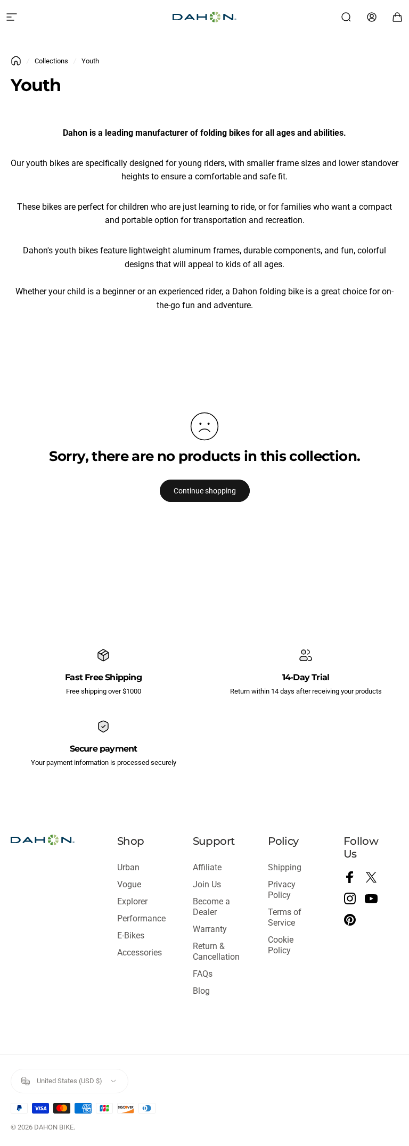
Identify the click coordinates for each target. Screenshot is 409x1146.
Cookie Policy (280, 945)
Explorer (132, 901)
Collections (51, 61)
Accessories (139, 952)
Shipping (284, 867)
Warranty (210, 929)
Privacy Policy (282, 889)
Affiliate (207, 867)
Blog (201, 991)
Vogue (129, 884)
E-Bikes (130, 935)
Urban (128, 867)
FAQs (202, 974)
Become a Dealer (211, 906)
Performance (141, 918)
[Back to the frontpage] (16, 60)
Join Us (207, 884)
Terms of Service (284, 917)
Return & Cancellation (216, 951)
